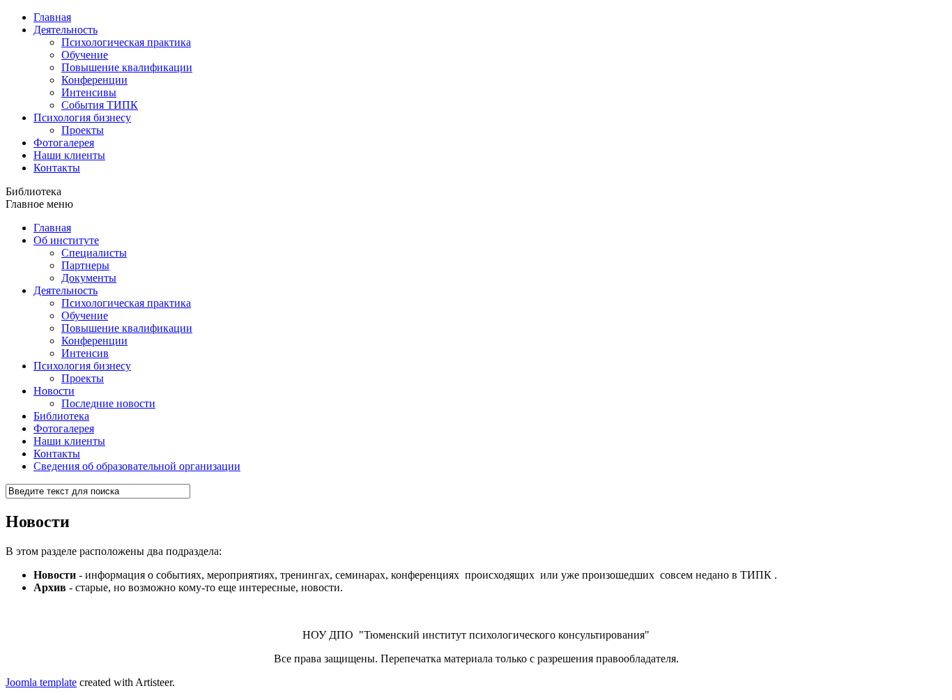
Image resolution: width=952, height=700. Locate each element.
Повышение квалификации (126, 67)
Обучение (84, 55)
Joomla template (41, 682)
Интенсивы (88, 92)
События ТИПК (99, 105)
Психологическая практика (126, 42)
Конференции (94, 80)
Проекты (82, 130)
